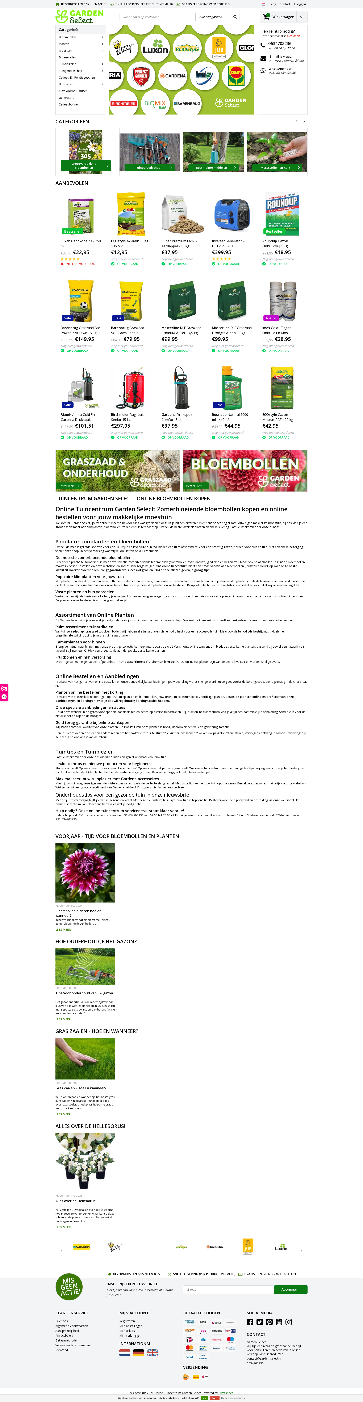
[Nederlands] (263, 4)
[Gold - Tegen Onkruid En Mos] (282, 301)
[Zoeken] (235, 17)
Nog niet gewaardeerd (127, 259)
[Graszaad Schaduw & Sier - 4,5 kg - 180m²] (181, 301)
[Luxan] (281, 1247)
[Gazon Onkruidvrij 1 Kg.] (282, 214)
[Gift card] (216, 1331)
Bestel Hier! (66, 486)
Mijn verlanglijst (130, 1335)
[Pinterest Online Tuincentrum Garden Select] (269, 1324)
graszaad (180, 768)
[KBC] (203, 1339)
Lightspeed (226, 1393)
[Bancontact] (203, 1348)
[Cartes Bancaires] (230, 1322)
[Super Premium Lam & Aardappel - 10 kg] (181, 214)
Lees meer (63, 930)
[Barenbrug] (81, 1247)
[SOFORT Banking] (189, 1331)
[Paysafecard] (230, 1348)
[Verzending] (186, 1377)
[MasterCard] (189, 1348)
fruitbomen (154, 662)
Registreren (127, 1321)
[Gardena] (214, 1247)
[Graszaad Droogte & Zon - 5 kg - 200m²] (232, 301)
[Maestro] (230, 1339)
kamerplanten (143, 646)
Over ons (61, 1321)
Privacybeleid (64, 1335)
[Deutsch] (138, 1355)
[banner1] (118, 470)
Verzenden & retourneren (72, 1345)
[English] (152, 1355)
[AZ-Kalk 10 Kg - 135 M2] (131, 214)
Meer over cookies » (233, 1398)
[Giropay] (230, 1331)
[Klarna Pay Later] (217, 1339)
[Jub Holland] (247, 1247)
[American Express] (189, 1322)
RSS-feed (61, 1350)
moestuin (274, 523)
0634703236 (255, 1363)
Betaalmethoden (66, 1340)
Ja (204, 1398)
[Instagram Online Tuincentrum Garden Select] (288, 1324)
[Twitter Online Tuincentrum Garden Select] (259, 1324)
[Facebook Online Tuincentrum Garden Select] (250, 1324)
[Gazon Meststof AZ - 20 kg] (282, 388)
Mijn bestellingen (130, 1326)
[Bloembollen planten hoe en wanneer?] (85, 873)
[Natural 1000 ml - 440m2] (232, 388)
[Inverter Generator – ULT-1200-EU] (232, 214)
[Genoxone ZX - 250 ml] (81, 214)
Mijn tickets (127, 1331)
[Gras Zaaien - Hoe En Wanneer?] (85, 1059)
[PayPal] (216, 1348)
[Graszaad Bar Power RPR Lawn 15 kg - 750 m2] (81, 301)
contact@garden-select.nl (264, 1358)
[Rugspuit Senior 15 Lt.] (131, 388)
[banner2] (245, 470)
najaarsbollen (263, 562)
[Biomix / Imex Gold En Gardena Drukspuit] (81, 388)
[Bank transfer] (203, 1322)
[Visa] (189, 1357)
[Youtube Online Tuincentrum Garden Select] (279, 1324)
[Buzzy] (114, 1247)
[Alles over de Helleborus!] (85, 1162)
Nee (214, 1398)
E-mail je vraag (185, 815)
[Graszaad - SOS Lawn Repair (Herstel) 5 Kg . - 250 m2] (131, 301)
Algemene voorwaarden (71, 1326)
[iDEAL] (189, 1339)
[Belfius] (216, 1322)
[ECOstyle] (181, 1247)
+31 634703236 (132, 815)
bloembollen (112, 527)
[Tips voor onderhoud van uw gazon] (85, 966)
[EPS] (203, 1331)
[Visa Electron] (203, 1357)
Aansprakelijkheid (67, 1331)
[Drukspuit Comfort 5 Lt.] (181, 388)
